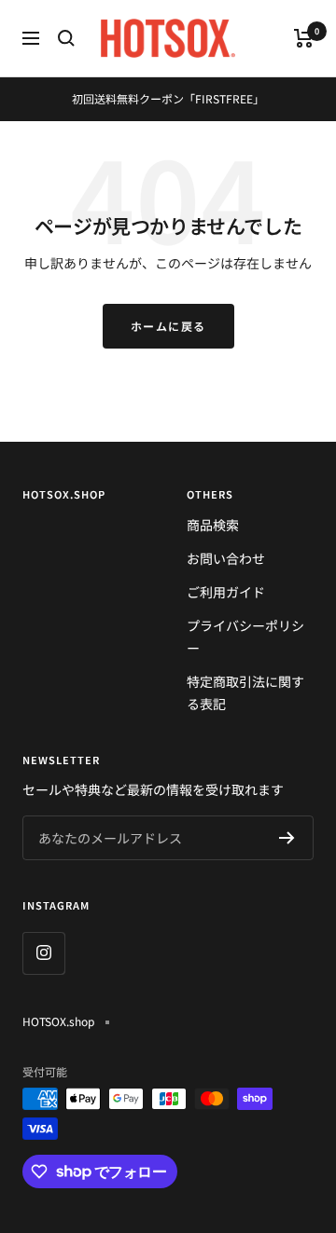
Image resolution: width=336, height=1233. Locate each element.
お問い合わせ (226, 558)
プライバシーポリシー (245, 636)
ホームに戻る (168, 326)
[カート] (304, 38)
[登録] (287, 837)
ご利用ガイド (226, 591)
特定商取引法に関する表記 (245, 692)
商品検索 (213, 524)
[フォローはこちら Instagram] (43, 953)
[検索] (66, 38)
